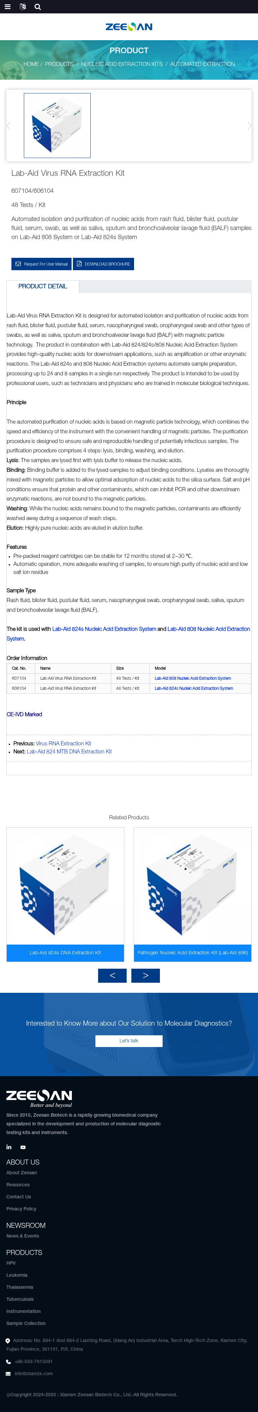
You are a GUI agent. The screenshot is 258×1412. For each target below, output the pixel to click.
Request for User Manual (46, 264)
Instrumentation (23, 1312)
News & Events (22, 1236)
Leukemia (17, 1275)
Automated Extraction (202, 64)
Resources (18, 1185)
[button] (247, 125)
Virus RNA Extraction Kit (63, 744)
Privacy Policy (21, 1209)
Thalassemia (19, 1287)
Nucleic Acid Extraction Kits (122, 64)
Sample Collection (26, 1324)
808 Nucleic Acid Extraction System (193, 678)
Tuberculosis (20, 1299)
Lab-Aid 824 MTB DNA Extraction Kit (69, 752)
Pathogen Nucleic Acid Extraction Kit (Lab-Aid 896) (193, 953)
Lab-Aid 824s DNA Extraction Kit (65, 953)
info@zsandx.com (34, 1374)
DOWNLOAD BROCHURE (107, 264)
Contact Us (18, 1197)
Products (59, 64)
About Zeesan (21, 1173)
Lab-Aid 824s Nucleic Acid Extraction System (104, 629)
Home (31, 64)
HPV (11, 1263)
